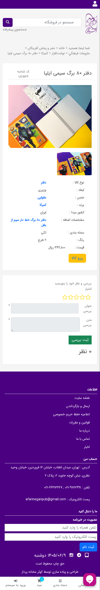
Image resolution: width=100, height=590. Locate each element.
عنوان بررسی (87, 308)
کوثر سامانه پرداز (32, 571)
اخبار (87, 447)
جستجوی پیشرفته (15, 29)
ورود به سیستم (16, 585)
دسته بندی (60, 585)
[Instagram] (71, 555)
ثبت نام (88, 547)
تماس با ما (83, 438)
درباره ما (84, 430)
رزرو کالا (77, 258)
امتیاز (88, 288)
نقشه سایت (82, 397)
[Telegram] (79, 555)
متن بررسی (87, 322)
